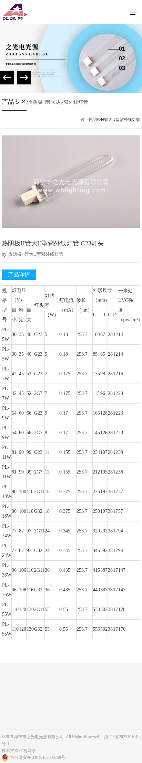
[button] (24, 77)
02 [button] (122, 58)
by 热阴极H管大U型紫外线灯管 (32, 254)
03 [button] (122, 68)
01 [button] (122, 49)
